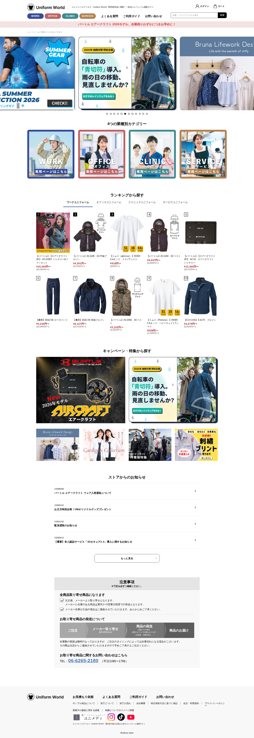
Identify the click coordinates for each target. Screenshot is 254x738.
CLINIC (70, 16)
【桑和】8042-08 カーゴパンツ (51, 320)
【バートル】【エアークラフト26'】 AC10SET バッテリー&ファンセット (52, 259)
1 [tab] (107, 114)
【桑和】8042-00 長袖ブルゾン (88, 320)
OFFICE (53, 16)
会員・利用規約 (191, 703)
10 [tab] (140, 114)
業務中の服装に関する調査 (86, 710)
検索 (222, 15)
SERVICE (88, 16)
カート (221, 6)
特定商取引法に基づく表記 (164, 703)
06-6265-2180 (83, 660)
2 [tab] (111, 114)
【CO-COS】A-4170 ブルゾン (200, 320)
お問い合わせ (153, 16)
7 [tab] (129, 114)
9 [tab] (136, 114)
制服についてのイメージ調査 (119, 710)
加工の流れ (125, 703)
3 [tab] (114, 114)
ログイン (204, 6)
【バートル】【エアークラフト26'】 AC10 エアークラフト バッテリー (200, 259)
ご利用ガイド (131, 16)
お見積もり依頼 (83, 696)
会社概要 (140, 703)
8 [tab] (132, 114)
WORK (35, 16)
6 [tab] (125, 114)
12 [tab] (147, 114)
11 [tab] (143, 114)
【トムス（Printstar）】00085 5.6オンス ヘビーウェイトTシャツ (163, 323)
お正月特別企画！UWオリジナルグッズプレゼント (82, 509)
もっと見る (127, 558)
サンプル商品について (84, 703)
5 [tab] (121, 114)
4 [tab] (118, 114)
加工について (107, 703)
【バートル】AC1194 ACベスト (164, 256)
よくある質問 (109, 16)
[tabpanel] (127, 73)
